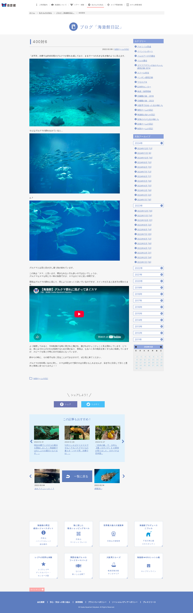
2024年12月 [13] (144, 148)
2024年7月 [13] (144, 171)
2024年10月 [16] (144, 158)
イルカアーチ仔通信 (146, 56)
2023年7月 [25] (144, 234)
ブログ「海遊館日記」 (65, 13)
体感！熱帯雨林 (144, 91)
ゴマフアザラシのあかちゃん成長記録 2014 (150, 66)
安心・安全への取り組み (60, 602)
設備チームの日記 (145, 124)
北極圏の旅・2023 (145, 100)
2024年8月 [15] (144, 167)
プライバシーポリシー (97, 602)
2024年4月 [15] (144, 185)
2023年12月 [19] (144, 211)
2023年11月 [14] (144, 215)
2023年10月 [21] (144, 220)
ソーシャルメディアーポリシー (125, 602)
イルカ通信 (142, 60)
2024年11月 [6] (144, 153)
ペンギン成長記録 (145, 77)
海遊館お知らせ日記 (146, 114)
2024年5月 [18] (144, 181)
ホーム (32, 13)
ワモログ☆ (142, 82)
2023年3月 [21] (144, 253)
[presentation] (31, 441)
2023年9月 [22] (144, 225)
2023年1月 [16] (144, 262)
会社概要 (41, 602)
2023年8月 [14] (144, 229)
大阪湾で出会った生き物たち (150, 105)
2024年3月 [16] (144, 190)
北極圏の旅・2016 (145, 96)
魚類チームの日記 (121, 49)
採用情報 (79, 602)
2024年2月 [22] (144, 195)
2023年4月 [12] (144, 248)
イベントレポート (145, 51)
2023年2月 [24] (144, 257)
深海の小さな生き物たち (148, 119)
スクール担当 (143, 72)
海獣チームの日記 (145, 110)
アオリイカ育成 (144, 46)
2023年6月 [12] (144, 239)
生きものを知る (45, 13)
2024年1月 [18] (144, 199)
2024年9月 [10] (144, 162)
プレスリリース (149, 602)
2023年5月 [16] (144, 243)
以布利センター (144, 86)
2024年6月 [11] (144, 176)
